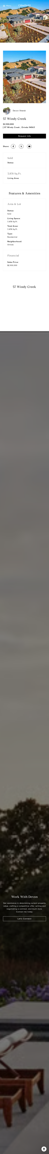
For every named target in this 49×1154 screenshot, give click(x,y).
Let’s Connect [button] (24, 919)
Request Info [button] (24, 136)
